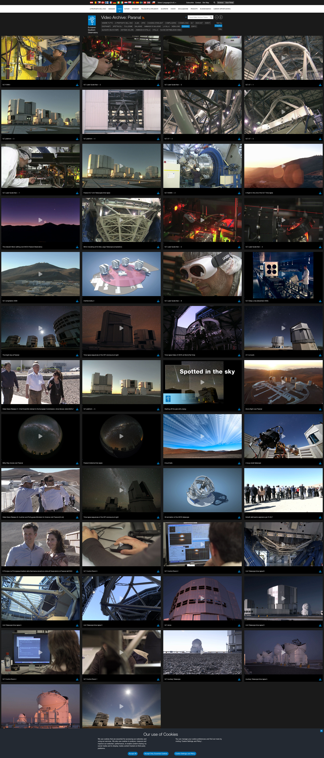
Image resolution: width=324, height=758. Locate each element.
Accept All (132, 754)
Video (120, 9)
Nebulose (176, 26)
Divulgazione (183, 9)
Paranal (185, 26)
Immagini (111, 9)
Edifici (193, 26)
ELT (192, 23)
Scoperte (164, 9)
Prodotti (194, 9)
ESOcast (199, 23)
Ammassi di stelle (143, 30)
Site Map (205, 3)
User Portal (229, 3)
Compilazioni (170, 23)
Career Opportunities (222, 9)
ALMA (137, 23)
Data (220, 29)
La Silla (166, 26)
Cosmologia (183, 23)
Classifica (218, 26)
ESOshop (135, 9)
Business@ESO (205, 9)
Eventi (173, 9)
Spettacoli (117, 26)
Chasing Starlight (155, 23)
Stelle (155, 30)
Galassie (138, 26)
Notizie (127, 9)
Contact (198, 3)
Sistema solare (127, 30)
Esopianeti (106, 26)
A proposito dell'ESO (98, 9)
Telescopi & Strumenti (149, 9)
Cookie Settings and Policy (185, 754)
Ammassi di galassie (152, 26)
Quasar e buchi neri (110, 30)
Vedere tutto (107, 23)
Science (220, 3)
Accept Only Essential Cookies (156, 754)
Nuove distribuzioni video (170, 30)
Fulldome (128, 26)
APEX (143, 23)
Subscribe (190, 3)
